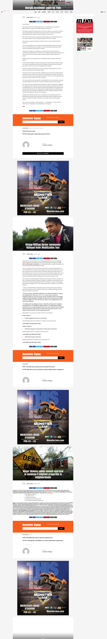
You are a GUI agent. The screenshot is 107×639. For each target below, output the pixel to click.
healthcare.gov (36, 128)
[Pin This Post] (46, 21)
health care (30, 128)
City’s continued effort (50, 492)
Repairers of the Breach (47, 261)
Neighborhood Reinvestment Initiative (41, 505)
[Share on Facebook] (32, 21)
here (68, 514)
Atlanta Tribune (30, 17)
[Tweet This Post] (39, 21)
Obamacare (41, 128)
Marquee (30, 534)
